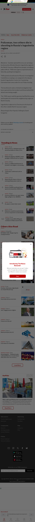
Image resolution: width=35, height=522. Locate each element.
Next (17, 276)
